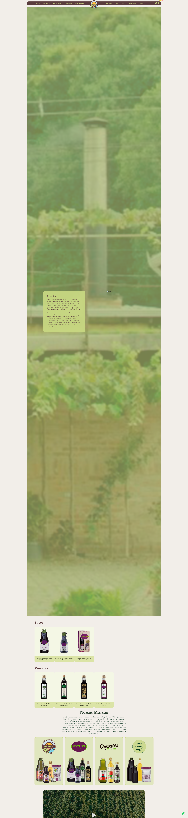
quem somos (46, 3)
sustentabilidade (58, 3)
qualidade (69, 3)
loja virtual (143, 3)
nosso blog (108, 3)
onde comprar (119, 3)
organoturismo (79, 3)
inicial (38, 3)
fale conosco (132, 3)
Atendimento (183, 813)
